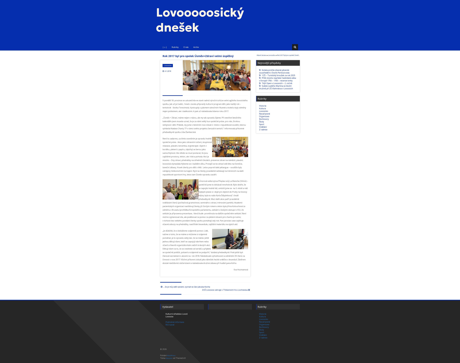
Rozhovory (264, 119)
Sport (261, 124)
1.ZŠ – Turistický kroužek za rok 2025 (278, 75)
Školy (261, 121)
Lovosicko (168, 65)
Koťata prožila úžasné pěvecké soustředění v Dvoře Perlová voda (274, 71)
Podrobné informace (175, 322)
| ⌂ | (165, 47)
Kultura (262, 108)
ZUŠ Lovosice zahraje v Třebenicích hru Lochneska (225, 290)
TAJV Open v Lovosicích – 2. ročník (277, 83)
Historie (262, 106)
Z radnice (263, 129)
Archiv (196, 47)
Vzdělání (263, 127)
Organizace (264, 116)
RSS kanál (170, 324)
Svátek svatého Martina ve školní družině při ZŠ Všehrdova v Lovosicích (276, 87)
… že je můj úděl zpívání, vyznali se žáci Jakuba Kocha (186, 286)
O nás (186, 47)
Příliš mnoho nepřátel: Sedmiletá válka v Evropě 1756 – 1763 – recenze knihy (277, 79)
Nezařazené (264, 113)
